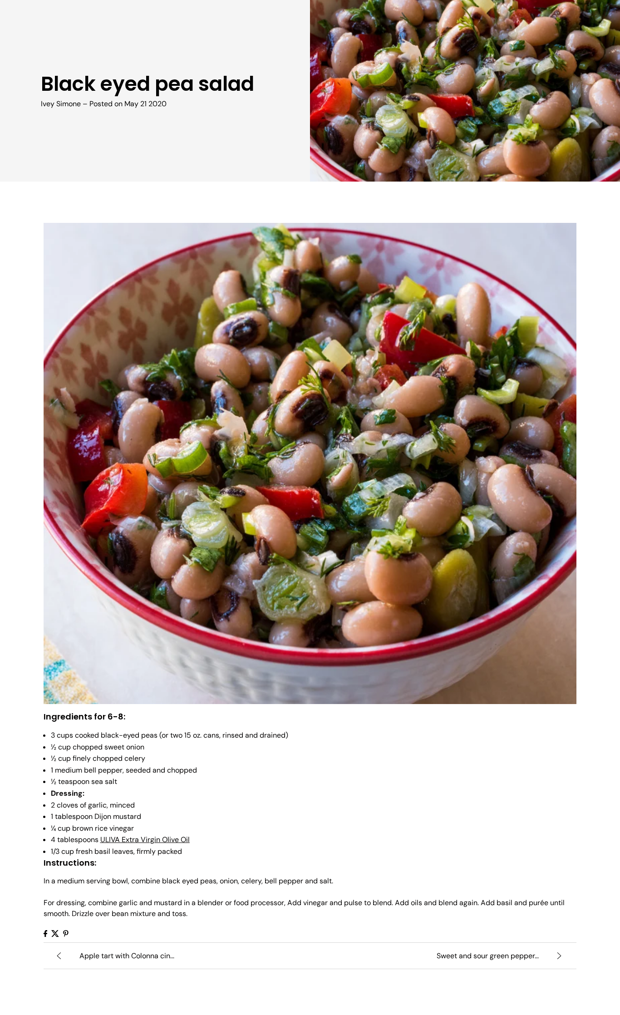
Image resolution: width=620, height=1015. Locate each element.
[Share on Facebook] (45, 933)
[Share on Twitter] (55, 933)
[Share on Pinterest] (66, 933)
